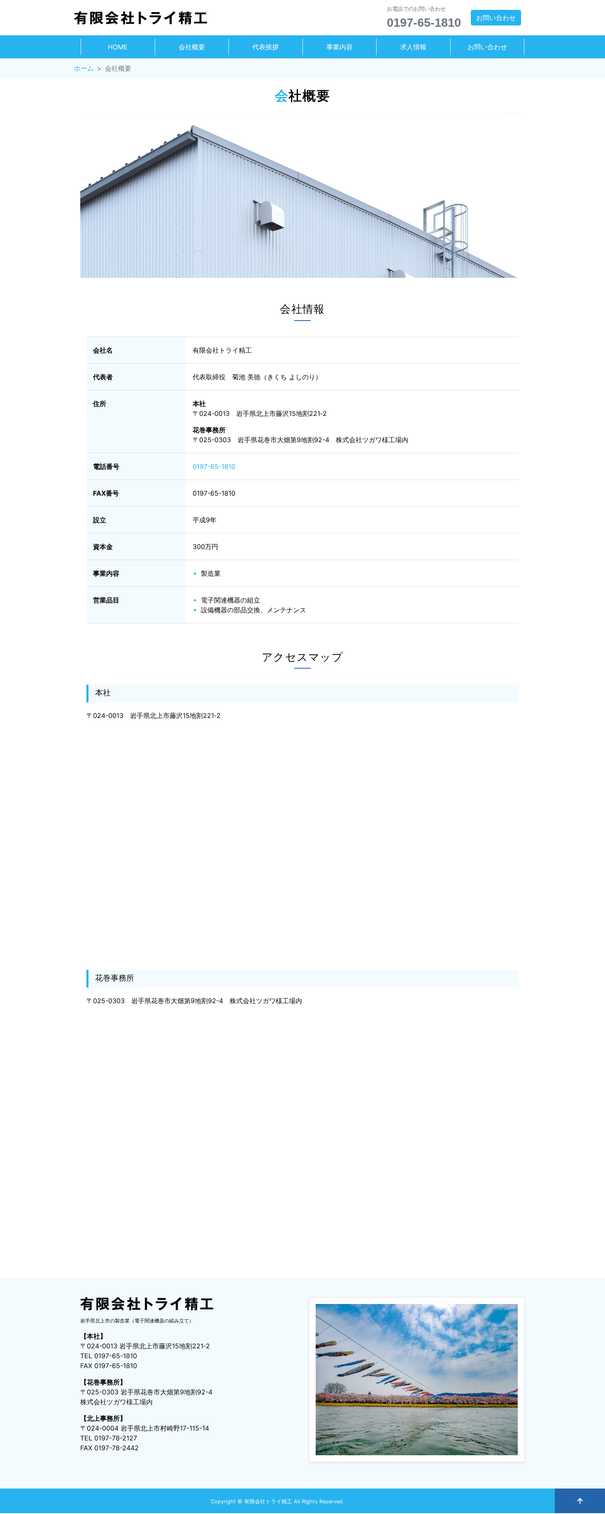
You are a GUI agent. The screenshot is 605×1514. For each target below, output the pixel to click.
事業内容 (339, 47)
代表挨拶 (265, 47)
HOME (118, 47)
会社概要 (192, 47)
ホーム (84, 68)
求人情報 (413, 47)
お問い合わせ (496, 18)
